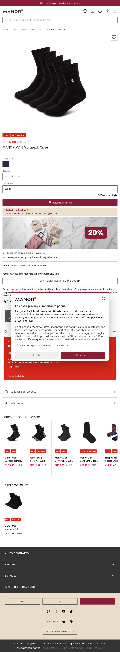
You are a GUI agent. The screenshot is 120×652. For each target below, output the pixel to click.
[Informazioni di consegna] (116, 253)
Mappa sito (32, 643)
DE (22, 601)
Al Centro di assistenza (60, 631)
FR (60, 601)
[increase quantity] (18, 176)
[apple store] (64, 621)
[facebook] (56, 611)
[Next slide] (106, 449)
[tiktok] (71, 611)
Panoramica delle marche (28, 648)
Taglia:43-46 (7, 183)
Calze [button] (43, 30)
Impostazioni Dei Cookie (81, 643)
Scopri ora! (13, 366)
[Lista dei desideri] (114, 37)
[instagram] (49, 611)
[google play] (71, 621)
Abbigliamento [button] (29, 30)
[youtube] (64, 611)
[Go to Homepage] (13, 11)
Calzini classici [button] (57, 30)
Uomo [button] (15, 30)
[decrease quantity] (6, 176)
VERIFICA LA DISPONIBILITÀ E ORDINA (60, 281)
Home (5, 30)
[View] (60, 233)
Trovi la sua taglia (108, 195)
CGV (43, 643)
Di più (5, 301)
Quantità (6, 171)
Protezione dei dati (56, 643)
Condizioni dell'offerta (16, 376)
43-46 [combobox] (8, 189)
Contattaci (19, 643)
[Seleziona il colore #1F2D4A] (6, 164)
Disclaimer (101, 643)
